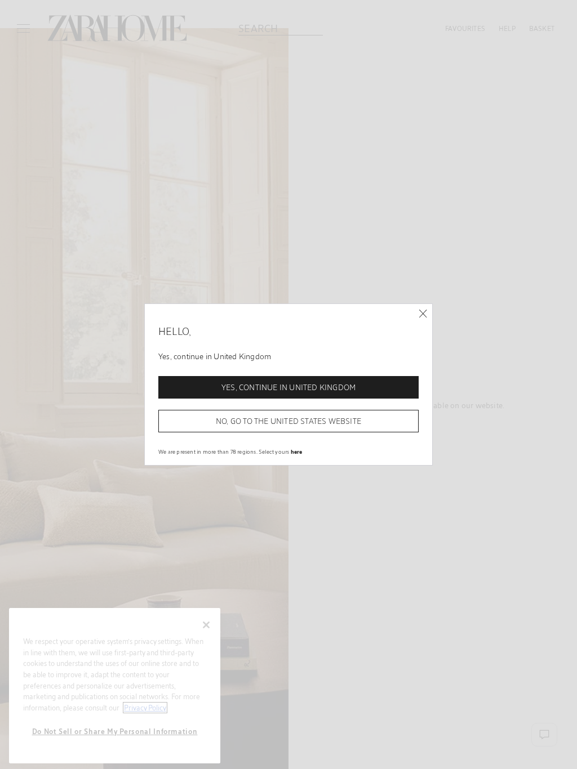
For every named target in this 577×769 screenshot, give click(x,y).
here (297, 451)
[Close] (423, 314)
